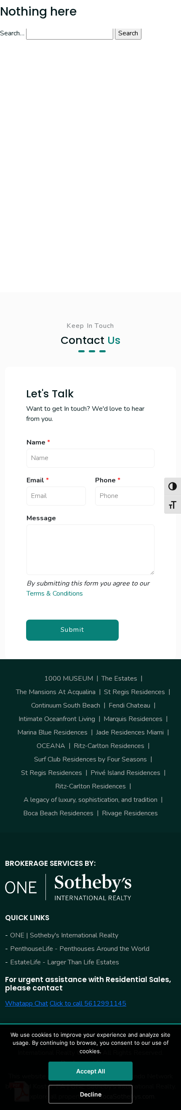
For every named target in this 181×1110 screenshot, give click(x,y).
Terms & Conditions (55, 593)
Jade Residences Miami (130, 732)
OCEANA (51, 746)
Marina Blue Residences (52, 732)
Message (41, 518)
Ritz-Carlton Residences (109, 746)
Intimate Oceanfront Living (57, 719)
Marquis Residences (133, 719)
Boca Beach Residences (58, 813)
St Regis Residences (134, 692)
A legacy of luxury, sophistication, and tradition (90, 799)
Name (38, 442)
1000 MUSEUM (68, 678)
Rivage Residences (130, 813)
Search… (12, 33)
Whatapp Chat (26, 1003)
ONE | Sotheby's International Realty (64, 935)
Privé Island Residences (125, 772)
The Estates (119, 678)
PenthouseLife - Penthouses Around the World (79, 948)
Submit (73, 630)
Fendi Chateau (129, 705)
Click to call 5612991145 (88, 1003)
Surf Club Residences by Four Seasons (90, 759)
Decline (90, 1094)
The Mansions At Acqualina (56, 692)
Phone (107, 480)
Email (38, 480)
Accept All (90, 1071)
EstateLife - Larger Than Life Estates (64, 962)
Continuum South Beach (65, 705)
